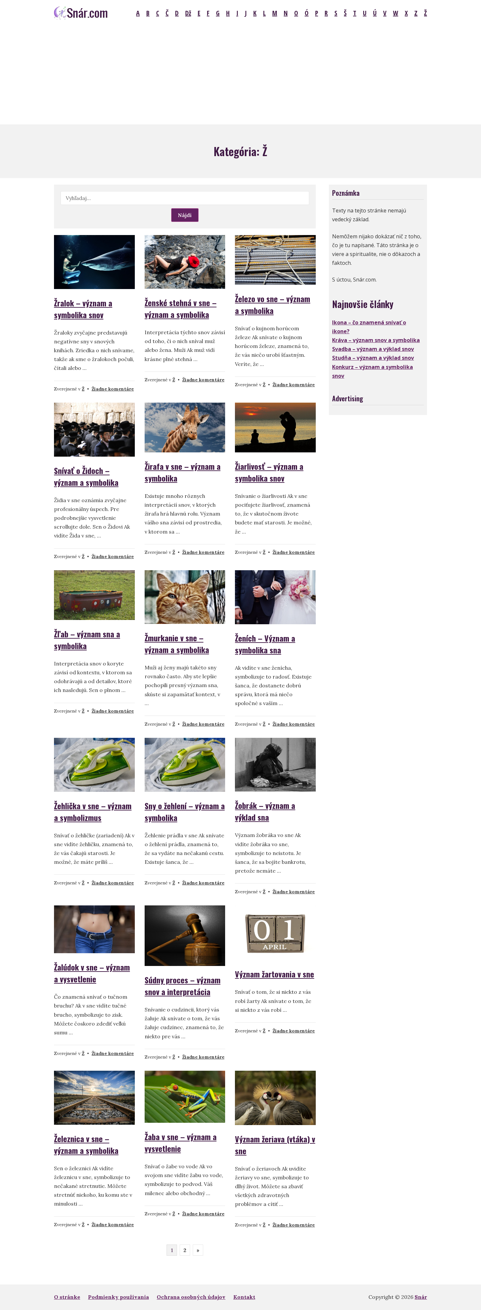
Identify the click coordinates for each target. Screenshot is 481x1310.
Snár (421, 1297)
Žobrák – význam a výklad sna (265, 811)
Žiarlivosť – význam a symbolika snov (269, 472)
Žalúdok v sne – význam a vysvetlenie (92, 973)
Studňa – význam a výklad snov (373, 357)
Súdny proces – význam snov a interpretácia (183, 985)
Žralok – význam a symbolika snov (83, 308)
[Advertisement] (240, 75)
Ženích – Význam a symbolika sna (265, 644)
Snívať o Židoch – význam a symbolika (86, 476)
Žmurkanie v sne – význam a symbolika (177, 643)
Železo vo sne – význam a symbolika (272, 304)
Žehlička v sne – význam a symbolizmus (93, 811)
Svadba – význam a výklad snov (373, 349)
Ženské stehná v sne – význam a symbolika (181, 308)
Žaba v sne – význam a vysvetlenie (181, 1142)
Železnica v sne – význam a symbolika (86, 1144)
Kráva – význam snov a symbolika (376, 340)
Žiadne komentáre (113, 389)
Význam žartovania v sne (274, 974)
